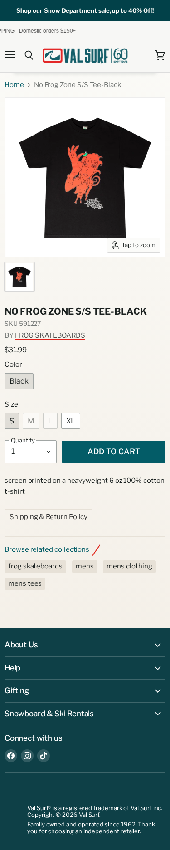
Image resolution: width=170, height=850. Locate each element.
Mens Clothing (129, 566)
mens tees (25, 583)
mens (85, 566)
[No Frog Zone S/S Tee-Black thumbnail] (19, 276)
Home (14, 85)
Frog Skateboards (50, 335)
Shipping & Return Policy (48, 517)
